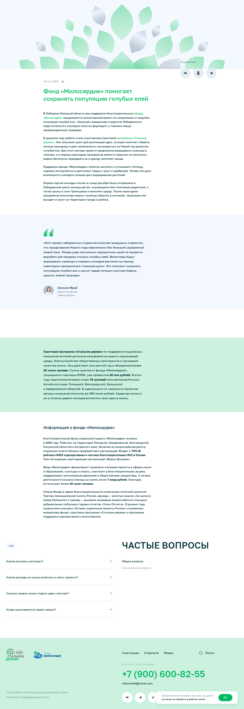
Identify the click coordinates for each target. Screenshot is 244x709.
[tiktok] (153, 697)
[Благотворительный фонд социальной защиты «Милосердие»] (15, 654)
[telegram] (140, 697)
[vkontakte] (127, 697)
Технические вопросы (136, 567)
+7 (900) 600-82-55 (163, 673)
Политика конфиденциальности (27, 697)
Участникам (130, 653)
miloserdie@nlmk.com (137, 683)
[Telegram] (211, 73)
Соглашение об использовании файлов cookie (37, 692)
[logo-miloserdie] (47, 655)
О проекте (151, 653)
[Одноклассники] (198, 73)
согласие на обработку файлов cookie (183, 699)
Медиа (168, 653)
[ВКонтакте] (185, 73)
